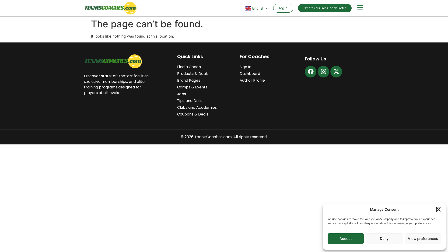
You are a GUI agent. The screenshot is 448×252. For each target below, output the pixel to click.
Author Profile (252, 80)
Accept (346, 238)
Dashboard (250, 73)
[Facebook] (310, 71)
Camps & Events (192, 87)
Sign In (245, 67)
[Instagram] (323, 71)
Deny (384, 238)
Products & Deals (193, 73)
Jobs (181, 94)
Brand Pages (188, 80)
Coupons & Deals (192, 114)
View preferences (423, 238)
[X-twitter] (336, 71)
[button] (438, 209)
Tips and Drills (189, 100)
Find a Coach (189, 67)
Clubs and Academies (197, 107)
